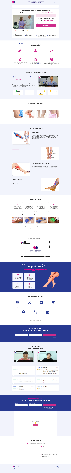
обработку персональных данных (51, 27)
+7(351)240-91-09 (56, 1)
